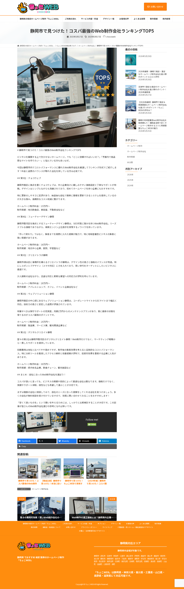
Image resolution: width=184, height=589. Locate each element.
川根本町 (107, 564)
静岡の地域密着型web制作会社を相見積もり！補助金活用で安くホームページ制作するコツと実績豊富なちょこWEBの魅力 (152, 124)
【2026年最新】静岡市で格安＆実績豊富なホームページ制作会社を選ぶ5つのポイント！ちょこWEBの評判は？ (152, 106)
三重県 (149, 572)
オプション (102, 523)
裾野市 (130, 558)
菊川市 (157, 558)
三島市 (122, 556)
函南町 (146, 561)
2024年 (130, 185)
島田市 (143, 556)
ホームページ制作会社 (40, 489)
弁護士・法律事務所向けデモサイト (92, 531)
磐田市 (156, 556)
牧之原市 (102, 561)
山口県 (158, 572)
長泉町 (159, 561)
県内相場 (34, 527)
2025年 (130, 180)
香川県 (139, 572)
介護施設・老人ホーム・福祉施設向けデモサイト (135, 527)
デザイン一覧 (116, 523)
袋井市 (117, 558)
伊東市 (137, 556)
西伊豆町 (139, 561)
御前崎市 (150, 558)
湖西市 (136, 558)
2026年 (130, 174)
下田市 (124, 558)
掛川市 (96, 558)
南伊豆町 (124, 561)
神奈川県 (128, 572)
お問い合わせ (156, 6)
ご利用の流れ (67, 523)
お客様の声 (130, 523)
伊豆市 (143, 558)
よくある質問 (144, 523)
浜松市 (102, 556)
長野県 (97, 575)
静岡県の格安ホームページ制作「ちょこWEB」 (40, 523)
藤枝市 (103, 558)
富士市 (149, 556)
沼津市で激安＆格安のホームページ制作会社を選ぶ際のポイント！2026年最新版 (152, 89)
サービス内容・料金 (85, 523)
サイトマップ (107, 527)
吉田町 (100, 564)
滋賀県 (107, 575)
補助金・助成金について (51, 527)
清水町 (153, 561)
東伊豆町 (110, 561)
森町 (113, 564)
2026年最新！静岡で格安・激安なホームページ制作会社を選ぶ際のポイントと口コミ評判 (152, 74)
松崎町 (132, 561)
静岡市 (96, 556)
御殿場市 (110, 558)
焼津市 (163, 556)
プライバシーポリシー (89, 527)
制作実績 (131, 157)
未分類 (130, 162)
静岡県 (117, 572)
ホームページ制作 (134, 145)
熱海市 (115, 556)
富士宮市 (129, 556)
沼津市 (109, 556)
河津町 (117, 561)
